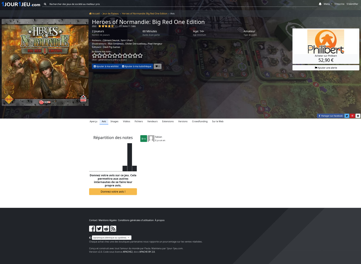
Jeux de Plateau (111, 13)
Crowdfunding (200, 121)
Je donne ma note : (102, 51)
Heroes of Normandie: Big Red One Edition (144, 13)
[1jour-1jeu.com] (21, 4)
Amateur (249, 31)
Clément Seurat (111, 40)
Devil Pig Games (111, 47)
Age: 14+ (198, 31)
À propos (160, 220)
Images (114, 121)
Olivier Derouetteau (135, 43)
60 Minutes (150, 31)
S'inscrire (339, 3)
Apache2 (128, 251)
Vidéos (126, 121)
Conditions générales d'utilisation (136, 220)
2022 (94, 26)
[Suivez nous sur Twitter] (99, 230)
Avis (104, 121)
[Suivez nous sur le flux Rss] (113, 230)
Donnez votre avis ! (113, 191)
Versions (183, 121)
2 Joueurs (98, 31)
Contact (93, 220)
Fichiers (139, 121)
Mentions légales (108, 220)
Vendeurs (152, 121)
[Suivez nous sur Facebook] (92, 230)
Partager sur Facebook (332, 115)
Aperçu (93, 121)
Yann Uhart (127, 40)
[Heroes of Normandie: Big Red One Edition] (45, 62)
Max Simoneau (116, 43)
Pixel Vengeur (155, 43)
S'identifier (352, 3)
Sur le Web (218, 121)
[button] (320, 4)
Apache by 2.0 (147, 251)
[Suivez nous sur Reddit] (106, 230)
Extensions (168, 121)
